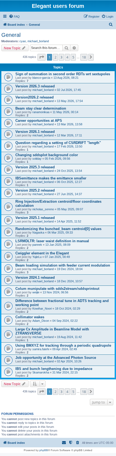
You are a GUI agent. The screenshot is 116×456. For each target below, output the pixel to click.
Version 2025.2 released (35, 190)
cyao (22, 41)
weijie (35, 292)
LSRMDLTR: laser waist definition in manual (52, 241)
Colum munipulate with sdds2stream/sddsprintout (57, 289)
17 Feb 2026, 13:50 (69, 146)
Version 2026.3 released (35, 86)
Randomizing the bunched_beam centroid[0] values (58, 229)
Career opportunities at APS (38, 121)
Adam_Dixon (40, 320)
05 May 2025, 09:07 (70, 209)
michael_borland (38, 41)
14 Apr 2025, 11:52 (69, 221)
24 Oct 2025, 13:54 (69, 170)
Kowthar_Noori (42, 308)
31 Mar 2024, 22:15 (65, 372)
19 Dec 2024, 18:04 (70, 269)
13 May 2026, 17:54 (70, 101)
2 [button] (55, 57)
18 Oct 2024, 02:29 (67, 308)
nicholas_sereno (43, 209)
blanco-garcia (41, 77)
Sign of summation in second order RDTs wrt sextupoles (62, 74)
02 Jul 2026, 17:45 (69, 89)
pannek (37, 244)
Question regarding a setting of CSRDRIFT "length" (58, 143)
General (11, 35)
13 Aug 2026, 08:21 (66, 77)
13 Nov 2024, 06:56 (55, 292)
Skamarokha (40, 372)
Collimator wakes (29, 317)
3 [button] (61, 57)
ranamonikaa (40, 112)
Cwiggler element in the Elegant (42, 253)
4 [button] (67, 57)
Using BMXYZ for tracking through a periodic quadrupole (63, 345)
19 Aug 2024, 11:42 (69, 337)
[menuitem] (14, 16)
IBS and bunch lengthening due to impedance (53, 369)
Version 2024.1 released (35, 277)
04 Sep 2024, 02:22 (65, 320)
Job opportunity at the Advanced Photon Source (55, 358)
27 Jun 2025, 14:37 (69, 194)
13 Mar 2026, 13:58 (69, 124)
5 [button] (73, 57)
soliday (37, 158)
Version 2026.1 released (35, 132)
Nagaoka (38, 232)
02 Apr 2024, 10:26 (69, 361)
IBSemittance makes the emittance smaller (50, 178)
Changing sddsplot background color (46, 155)
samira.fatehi (40, 349)
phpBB (43, 450)
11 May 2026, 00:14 (65, 112)
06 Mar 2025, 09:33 (60, 232)
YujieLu (37, 256)
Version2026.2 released (34, 97)
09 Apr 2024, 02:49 (64, 349)
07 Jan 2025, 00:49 (57, 256)
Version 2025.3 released (35, 167)
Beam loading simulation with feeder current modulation (62, 265)
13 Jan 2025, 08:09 (57, 244)
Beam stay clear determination (40, 108)
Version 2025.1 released (35, 218)
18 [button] (84, 57)
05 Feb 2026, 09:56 (57, 158)
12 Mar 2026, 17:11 (69, 135)
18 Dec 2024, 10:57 (70, 281)
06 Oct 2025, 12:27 (69, 181)
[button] (41, 57)
